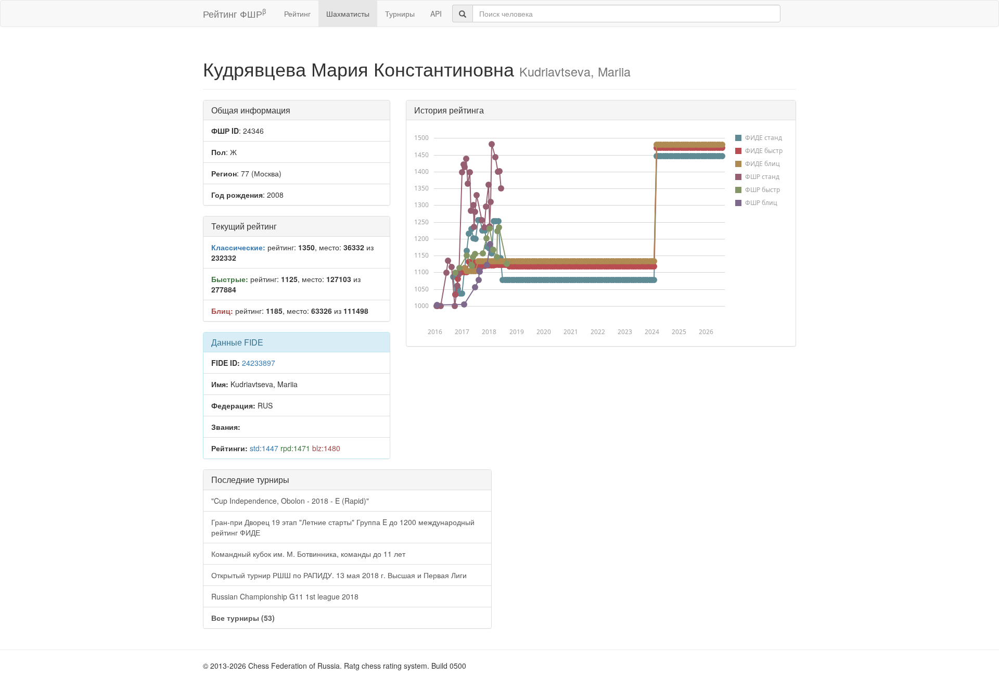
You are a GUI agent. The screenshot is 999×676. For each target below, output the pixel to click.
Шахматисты (347, 13)
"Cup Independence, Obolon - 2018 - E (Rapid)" (290, 500)
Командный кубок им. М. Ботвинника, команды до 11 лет (308, 554)
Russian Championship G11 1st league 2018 (284, 596)
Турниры (400, 13)
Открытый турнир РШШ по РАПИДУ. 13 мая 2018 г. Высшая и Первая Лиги (339, 575)
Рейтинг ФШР (234, 13)
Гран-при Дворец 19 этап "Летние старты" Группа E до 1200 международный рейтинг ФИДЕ (343, 527)
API (436, 13)
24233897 (258, 363)
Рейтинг (297, 13)
